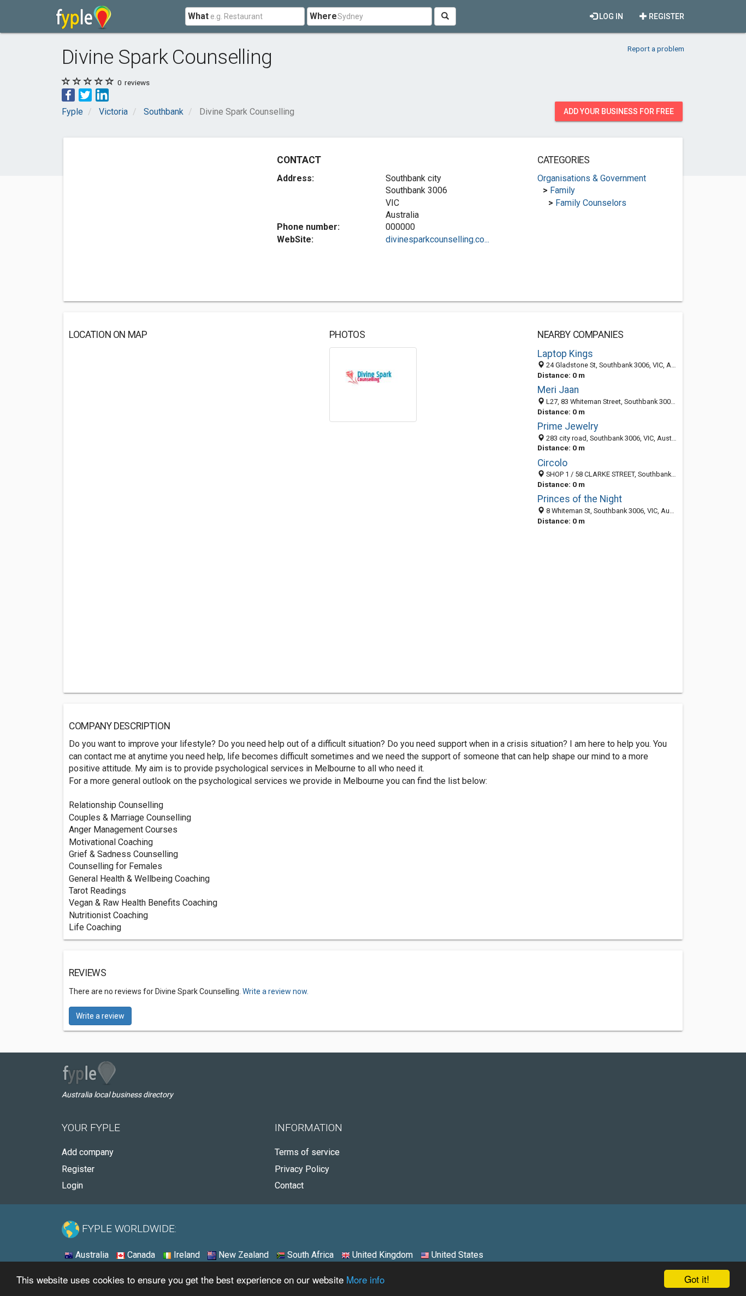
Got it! (696, 1279)
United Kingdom (381, 1255)
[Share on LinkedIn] (102, 94)
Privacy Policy (302, 1169)
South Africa (309, 1255)
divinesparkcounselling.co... (437, 239)
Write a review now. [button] (275, 991)
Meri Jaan (558, 389)
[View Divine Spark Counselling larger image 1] (373, 384)
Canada (140, 1255)
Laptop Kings (565, 353)
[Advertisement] (160, 219)
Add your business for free (619, 111)
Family (562, 190)
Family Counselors (590, 203)
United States (456, 1255)
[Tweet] (85, 94)
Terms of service (307, 1152)
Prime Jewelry (567, 426)
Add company (88, 1152)
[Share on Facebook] (68, 94)
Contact (289, 1185)
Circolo (552, 462)
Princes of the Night (579, 499)
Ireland (185, 1255)
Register (665, 16)
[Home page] (84, 16)
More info (365, 1279)
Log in (610, 16)
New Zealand (242, 1255)
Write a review (100, 1016)
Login (72, 1185)
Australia (91, 1255)
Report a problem (655, 48)
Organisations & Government (591, 178)
